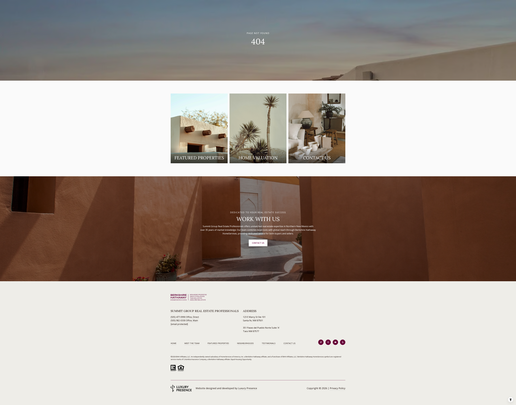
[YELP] (342, 342)
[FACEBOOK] (321, 342)
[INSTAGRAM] (328, 342)
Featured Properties (218, 343)
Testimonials (268, 343)
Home (173, 343)
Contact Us (289, 343)
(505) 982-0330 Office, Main (184, 320)
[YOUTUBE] (335, 342)
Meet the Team (191, 343)
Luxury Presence (247, 388)
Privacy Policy (337, 388)
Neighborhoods (245, 343)
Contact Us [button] (258, 243)
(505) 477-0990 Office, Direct (185, 317)
